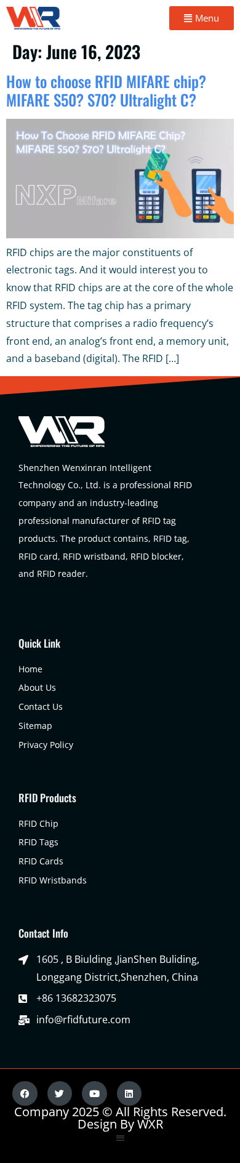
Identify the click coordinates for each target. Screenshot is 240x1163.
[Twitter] (60, 1093)
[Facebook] (25, 1093)
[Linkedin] (129, 1093)
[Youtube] (94, 1093)
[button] (120, 1137)
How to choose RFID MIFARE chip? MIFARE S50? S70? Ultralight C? (106, 90)
